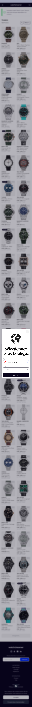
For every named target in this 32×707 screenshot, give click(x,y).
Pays (4, 358)
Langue (5, 366)
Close (27, 331)
